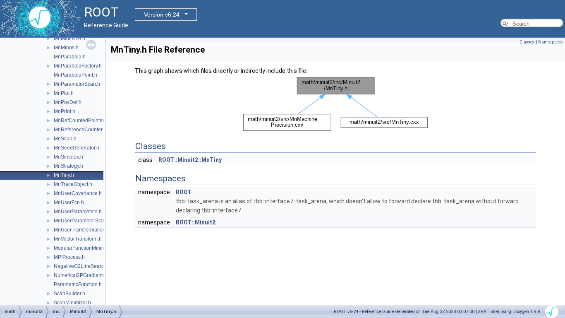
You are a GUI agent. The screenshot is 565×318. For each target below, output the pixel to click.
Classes (527, 42)
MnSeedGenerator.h (76, 148)
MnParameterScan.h (77, 84)
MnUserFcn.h (69, 202)
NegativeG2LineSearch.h (82, 266)
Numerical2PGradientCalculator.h (91, 275)
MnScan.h (65, 139)
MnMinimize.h (69, 38)
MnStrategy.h (68, 166)
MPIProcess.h (69, 257)
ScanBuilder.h (69, 293)
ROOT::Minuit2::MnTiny (190, 160)
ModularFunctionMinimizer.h (85, 248)
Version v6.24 (162, 14)
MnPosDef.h (67, 102)
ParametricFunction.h (78, 284)
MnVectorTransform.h (78, 239)
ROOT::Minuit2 (195, 222)
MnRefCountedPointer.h (81, 120)
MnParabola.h (70, 57)
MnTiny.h (64, 175)
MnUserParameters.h (78, 211)
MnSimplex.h (68, 157)
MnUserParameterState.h (82, 221)
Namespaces (550, 42)
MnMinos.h (66, 48)
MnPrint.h (64, 111)
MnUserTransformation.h (82, 230)
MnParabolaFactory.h (78, 66)
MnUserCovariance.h (78, 193)
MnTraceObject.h (73, 184)
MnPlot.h (64, 93)
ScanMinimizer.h (72, 303)
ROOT (184, 192)
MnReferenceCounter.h (80, 129)
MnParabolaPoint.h (75, 75)
